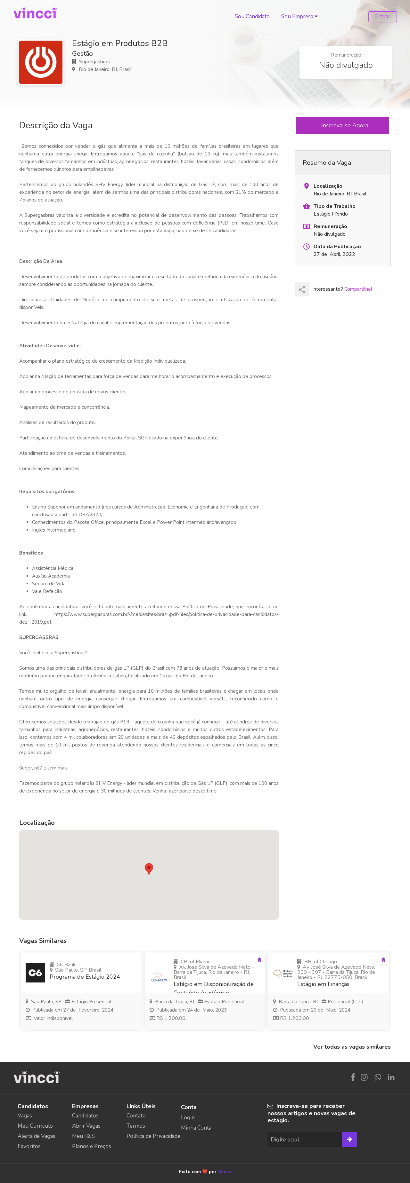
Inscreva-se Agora (345, 125)
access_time (306, 246)
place (306, 186)
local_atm (306, 226)
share (302, 289)
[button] (149, 869)
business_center (306, 206)
